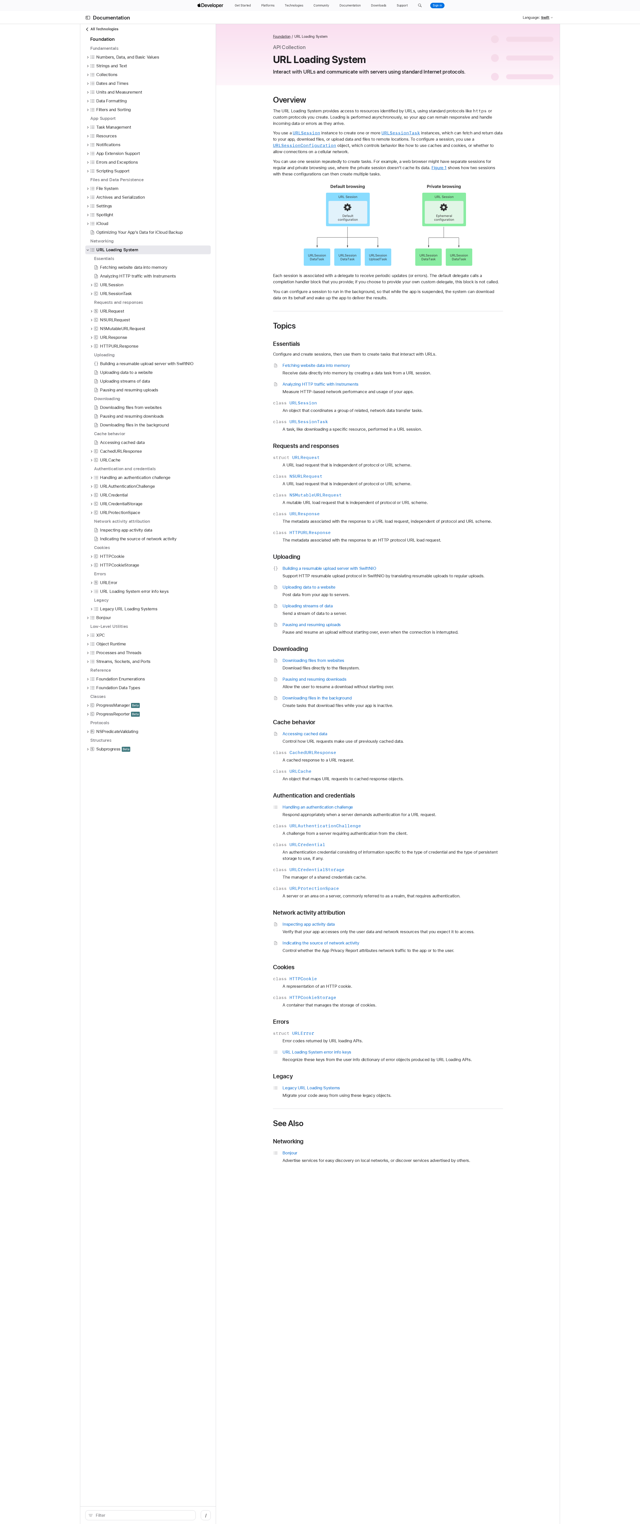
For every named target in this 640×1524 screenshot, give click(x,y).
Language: (531, 18)
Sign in (437, 5)
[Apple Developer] (211, 5)
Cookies (284, 967)
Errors (281, 1021)
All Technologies (104, 29)
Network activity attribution (309, 912)
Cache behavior (294, 722)
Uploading (286, 556)
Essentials (286, 343)
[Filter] (143, 1515)
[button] (420, 5)
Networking (288, 1141)
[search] (140, 1515)
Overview (289, 99)
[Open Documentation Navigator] (88, 17)
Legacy (283, 1076)
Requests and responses (306, 445)
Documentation (111, 18)
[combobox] (143, 1515)
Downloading (290, 648)
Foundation (282, 37)
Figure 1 (439, 167)
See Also (288, 1123)
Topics (284, 325)
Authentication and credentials (314, 795)
